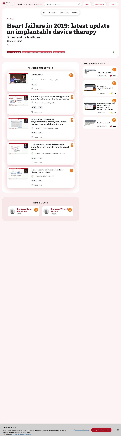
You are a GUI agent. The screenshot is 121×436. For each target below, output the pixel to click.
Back (12, 19)
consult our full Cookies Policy (22, 434)
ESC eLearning (29, 4)
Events (75, 12)
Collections (64, 12)
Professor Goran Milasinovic (24, 210)
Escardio (20, 4)
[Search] (79, 4)
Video (34, 84)
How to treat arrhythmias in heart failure (105, 88)
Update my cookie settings (81, 430)
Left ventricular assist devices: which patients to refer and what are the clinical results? (50, 146)
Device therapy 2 (103, 123)
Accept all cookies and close (102, 430)
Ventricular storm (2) (105, 72)
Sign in (113, 4)
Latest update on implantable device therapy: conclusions (47, 171)
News (87, 4)
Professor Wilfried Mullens (59, 210)
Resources (53, 12)
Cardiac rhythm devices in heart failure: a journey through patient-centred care (106, 106)
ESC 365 (39, 4)
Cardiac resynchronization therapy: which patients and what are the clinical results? (50, 97)
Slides (34, 107)
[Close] (118, 430)
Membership (99, 4)
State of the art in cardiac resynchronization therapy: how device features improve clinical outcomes (48, 121)
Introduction (37, 74)
